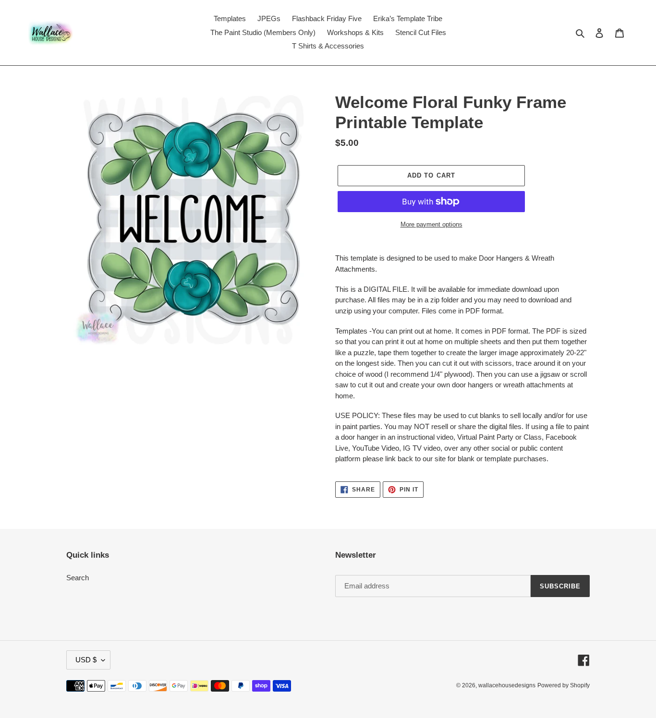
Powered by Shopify (563, 685)
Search (77, 578)
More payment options (431, 224)
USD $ (86, 660)
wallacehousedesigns (506, 685)
